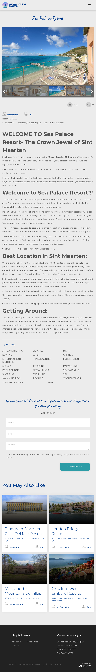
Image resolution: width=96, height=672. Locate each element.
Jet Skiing (38, 366)
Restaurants (41, 370)
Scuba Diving (71, 370)
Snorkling (39, 374)
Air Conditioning (12, 351)
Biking (67, 351)
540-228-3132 (67, 653)
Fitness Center (42, 359)
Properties (32, 642)
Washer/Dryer (72, 378)
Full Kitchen (71, 359)
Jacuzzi (6, 366)
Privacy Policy (62, 455)
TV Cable (38, 378)
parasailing (70, 366)
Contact (16, 646)
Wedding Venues (12, 382)
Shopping (8, 374)
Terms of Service (81, 455)
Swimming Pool (11, 378)
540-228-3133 (70, 649)
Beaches (38, 351)
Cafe (36, 355)
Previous (4, 91)
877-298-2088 (70, 646)
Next (91, 91)
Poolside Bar (10, 370)
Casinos (68, 355)
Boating (7, 355)
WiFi (50, 382)
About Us (16, 642)
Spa (65, 374)
